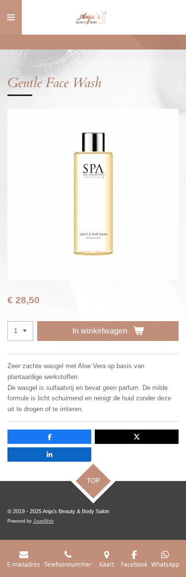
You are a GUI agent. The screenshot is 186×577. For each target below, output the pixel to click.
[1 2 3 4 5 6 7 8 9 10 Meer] (20, 331)
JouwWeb (43, 521)
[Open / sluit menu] (11, 17)
